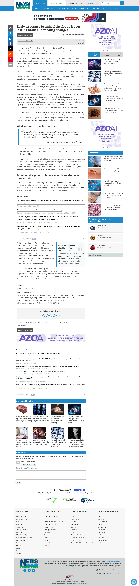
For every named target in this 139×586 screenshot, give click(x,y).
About (73, 516)
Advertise (74, 530)
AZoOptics (101, 524)
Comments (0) (21, 325)
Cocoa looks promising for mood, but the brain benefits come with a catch (113, 110)
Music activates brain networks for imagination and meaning (58, 420)
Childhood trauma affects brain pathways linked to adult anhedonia (112, 62)
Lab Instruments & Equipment (54, 522)
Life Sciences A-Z (50, 524)
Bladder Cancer (102, 245)
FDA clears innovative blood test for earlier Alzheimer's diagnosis (113, 195)
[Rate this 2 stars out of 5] (47, 315)
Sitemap (74, 527)
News (18, 522)
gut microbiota (42, 159)
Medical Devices (21, 540)
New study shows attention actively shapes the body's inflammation (113, 74)
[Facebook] (10, 43)
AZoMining (101, 532)
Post (18, 482)
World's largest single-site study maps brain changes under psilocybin (58, 443)
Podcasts (19, 551)
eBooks (18, 545)
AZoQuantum (102, 535)
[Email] (10, 64)
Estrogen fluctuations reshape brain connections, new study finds (76, 420)
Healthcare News (61, 322)
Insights (19, 532)
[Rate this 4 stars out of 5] (54, 315)
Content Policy (76, 540)
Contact (73, 532)
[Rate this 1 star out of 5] (43, 315)
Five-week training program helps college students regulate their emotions (23, 443)
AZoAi (99, 543)
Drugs (18, 543)
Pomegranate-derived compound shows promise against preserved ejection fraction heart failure (113, 87)
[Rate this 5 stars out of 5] (58, 315)
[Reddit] (10, 54)
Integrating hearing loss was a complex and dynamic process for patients (37, 353)
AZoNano (101, 519)
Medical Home (40, 3)
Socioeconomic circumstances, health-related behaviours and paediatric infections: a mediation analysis (46, 366)
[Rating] (10, 33)
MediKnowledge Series (24, 535)
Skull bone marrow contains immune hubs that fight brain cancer (41, 442)
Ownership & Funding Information (82, 543)
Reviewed (80, 43)
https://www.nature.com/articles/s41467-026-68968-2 (38, 303)
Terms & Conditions (77, 535)
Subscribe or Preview (104, 228)
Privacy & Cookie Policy (78, 538)
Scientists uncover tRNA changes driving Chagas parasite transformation (112, 171)
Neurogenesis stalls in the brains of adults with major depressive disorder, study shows (76, 443)
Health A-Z (20, 524)
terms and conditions (113, 562)
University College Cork (25, 40)
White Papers (20, 527)
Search (73, 522)
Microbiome (55, 64)
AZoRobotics (102, 527)
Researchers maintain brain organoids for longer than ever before (41, 419)
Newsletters (75, 524)
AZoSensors (102, 530)
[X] (10, 48)
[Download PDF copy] (10, 28)
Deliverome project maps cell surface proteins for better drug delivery (112, 207)
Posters (18, 548)
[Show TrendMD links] (84, 238)
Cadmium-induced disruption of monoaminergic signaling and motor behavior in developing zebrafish (50, 202)
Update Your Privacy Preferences (109, 570)
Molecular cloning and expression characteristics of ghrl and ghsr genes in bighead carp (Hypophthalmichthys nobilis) (48, 228)
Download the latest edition (68, 264)
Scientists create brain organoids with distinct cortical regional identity (24, 419)
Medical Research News (46, 322)
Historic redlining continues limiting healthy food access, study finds (113, 159)
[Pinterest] (10, 59)
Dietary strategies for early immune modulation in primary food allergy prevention (39, 371)
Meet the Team (76, 519)
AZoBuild (101, 538)
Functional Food (21, 519)
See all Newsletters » (96, 255)
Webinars (47, 535)
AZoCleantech (102, 522)
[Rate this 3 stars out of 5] (51, 315)
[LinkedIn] (10, 38)
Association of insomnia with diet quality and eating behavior (39, 210)
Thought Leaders (22, 530)
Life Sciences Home (56, 3)
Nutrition (100, 235)
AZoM (99, 516)
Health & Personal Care (24, 538)
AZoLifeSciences (103, 540)
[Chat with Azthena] (134, 582)
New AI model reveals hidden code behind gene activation (112, 183)
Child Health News (30, 322)
